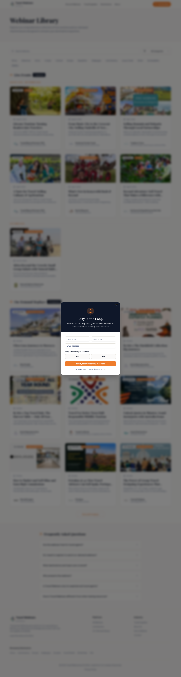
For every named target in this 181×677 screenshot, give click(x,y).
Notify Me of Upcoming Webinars (90, 363)
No (103, 356)
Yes (77, 356)
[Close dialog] (116, 305)
